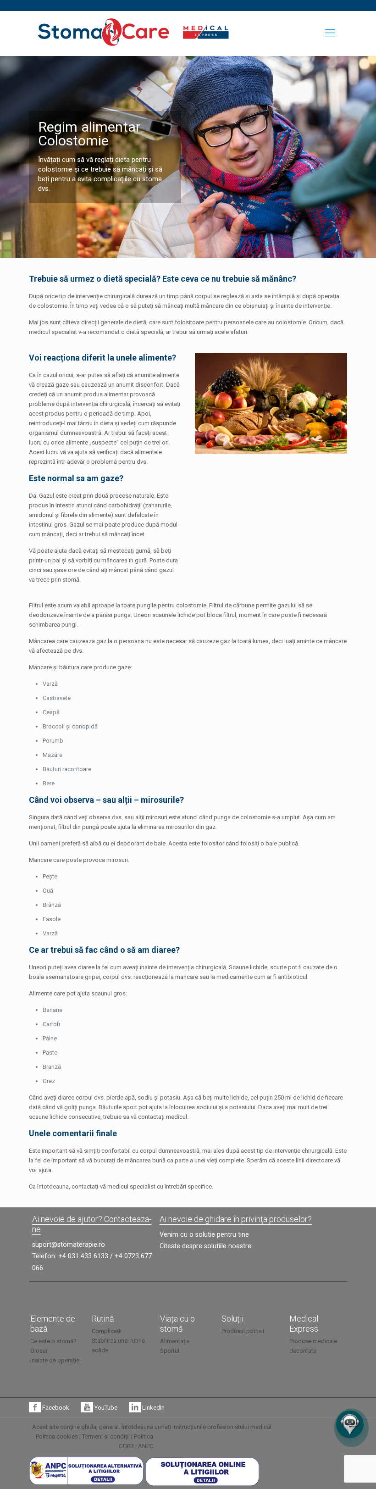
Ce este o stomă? (53, 1341)
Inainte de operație (54, 1360)
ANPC (145, 1446)
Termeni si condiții (106, 1436)
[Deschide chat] (350, 1424)
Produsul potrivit (243, 1331)
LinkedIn (153, 1407)
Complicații (107, 1331)
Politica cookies (57, 1436)
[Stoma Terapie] (103, 31)
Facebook (55, 1407)
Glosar (39, 1350)
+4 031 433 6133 (83, 1256)
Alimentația (175, 1341)
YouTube (105, 1407)
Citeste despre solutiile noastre (205, 1246)
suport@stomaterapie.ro (68, 1244)
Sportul (169, 1350)
